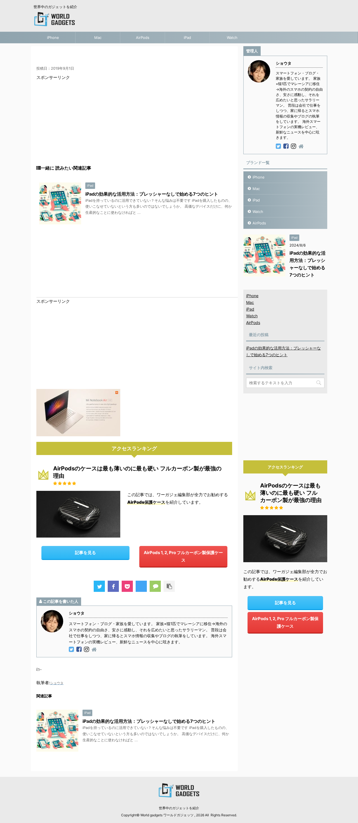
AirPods (142, 37)
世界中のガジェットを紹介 (179, 808)
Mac (98, 37)
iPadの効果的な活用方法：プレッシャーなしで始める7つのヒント (151, 194)
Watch (232, 37)
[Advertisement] (134, 126)
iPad (187, 37)
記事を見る (85, 552)
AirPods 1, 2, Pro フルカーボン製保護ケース (183, 556)
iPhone (53, 37)
